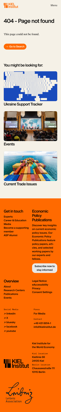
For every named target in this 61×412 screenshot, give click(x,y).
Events (8, 297)
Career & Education (15, 220)
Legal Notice (39, 281)
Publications (11, 294)
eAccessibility (40, 284)
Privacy (36, 288)
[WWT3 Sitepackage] (15, 5)
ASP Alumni (10, 235)
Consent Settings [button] (42, 292)
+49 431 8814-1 (42, 323)
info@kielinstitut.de (45, 327)
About (7, 286)
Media (7, 224)
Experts (8, 216)
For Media (39, 313)
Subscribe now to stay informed (45, 268)
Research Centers (14, 290)
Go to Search (16, 46)
